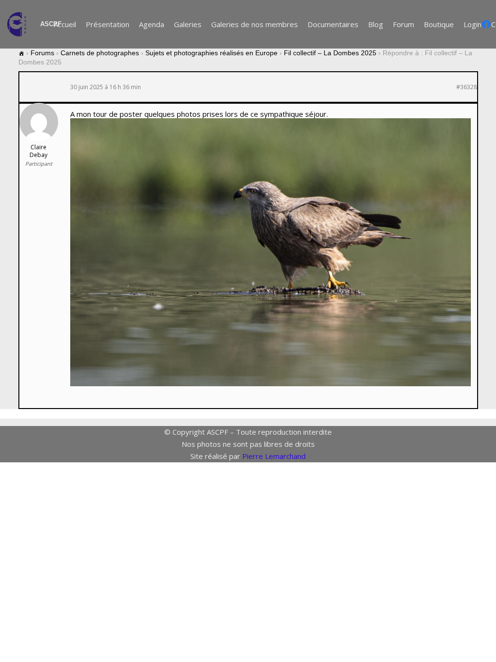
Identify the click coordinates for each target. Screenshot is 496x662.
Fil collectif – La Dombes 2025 (330, 53)
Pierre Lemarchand (274, 456)
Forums (42, 53)
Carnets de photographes (100, 53)
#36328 (466, 87)
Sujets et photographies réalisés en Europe (211, 53)
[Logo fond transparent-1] (18, 24)
